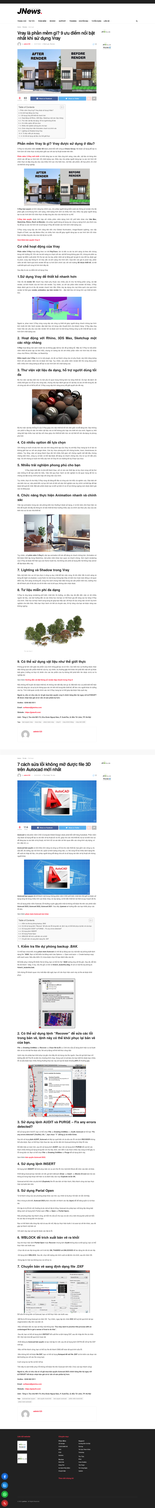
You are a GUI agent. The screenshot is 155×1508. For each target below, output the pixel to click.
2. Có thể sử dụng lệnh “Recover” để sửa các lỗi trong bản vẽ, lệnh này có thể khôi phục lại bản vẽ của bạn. (56, 926)
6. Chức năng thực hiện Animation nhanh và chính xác (38, 128)
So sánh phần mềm (64, 1468)
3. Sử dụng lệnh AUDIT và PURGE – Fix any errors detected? (41, 928)
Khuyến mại (83, 21)
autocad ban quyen (28, 1398)
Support (62, 21)
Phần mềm (42, 21)
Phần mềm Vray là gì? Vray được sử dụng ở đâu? (36, 110)
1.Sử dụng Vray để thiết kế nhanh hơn (33, 115)
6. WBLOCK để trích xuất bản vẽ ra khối (33, 936)
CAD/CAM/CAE (63, 1446)
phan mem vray (49, 722)
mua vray (38, 722)
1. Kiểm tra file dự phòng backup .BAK (33, 923)
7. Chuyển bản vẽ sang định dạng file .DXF (34, 939)
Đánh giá (31, 27)
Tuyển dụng (96, 21)
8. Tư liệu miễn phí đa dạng (30, 133)
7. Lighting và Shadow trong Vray (31, 131)
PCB (60, 1452)
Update (81, 1471)
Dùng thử (61, 1465)
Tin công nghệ (83, 1468)
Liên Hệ (106, 21)
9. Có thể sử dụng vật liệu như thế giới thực (35, 136)
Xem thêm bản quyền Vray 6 (28, 240)
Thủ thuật (30, 758)
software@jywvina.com (32, 707)
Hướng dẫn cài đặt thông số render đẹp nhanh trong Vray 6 (49, 680)
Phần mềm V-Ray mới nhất (28, 156)
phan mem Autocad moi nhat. (37, 914)
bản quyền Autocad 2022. (35, 1157)
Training (73, 21)
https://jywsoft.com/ (33, 712)
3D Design (62, 1443)
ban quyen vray (27, 722)
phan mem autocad (24, 1402)
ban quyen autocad (60, 1398)
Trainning (81, 1452)
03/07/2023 (37, 44)
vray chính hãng (68, 722)
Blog (80, 1459)
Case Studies (83, 1462)
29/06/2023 (37, 775)
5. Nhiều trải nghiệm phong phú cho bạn (33, 125)
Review (52, 21)
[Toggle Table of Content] (61, 107)
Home (19, 27)
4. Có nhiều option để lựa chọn (30, 123)
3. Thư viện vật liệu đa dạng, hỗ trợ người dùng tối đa (38, 120)
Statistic (61, 1455)
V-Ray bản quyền (24, 219)
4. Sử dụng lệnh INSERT (28, 931)
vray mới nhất (80, 722)
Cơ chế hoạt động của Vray (29, 113)
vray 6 (58, 722)
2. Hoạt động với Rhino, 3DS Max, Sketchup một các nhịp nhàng (41, 118)
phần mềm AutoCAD (75, 1398)
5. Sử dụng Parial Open (28, 934)
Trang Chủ (21, 21)
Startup (81, 1446)
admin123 (27, 44)
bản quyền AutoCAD (44, 1398)
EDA (60, 1449)
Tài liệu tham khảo (84, 1449)
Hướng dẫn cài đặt (84, 1443)
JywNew (24, 1501)
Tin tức (32, 21)
